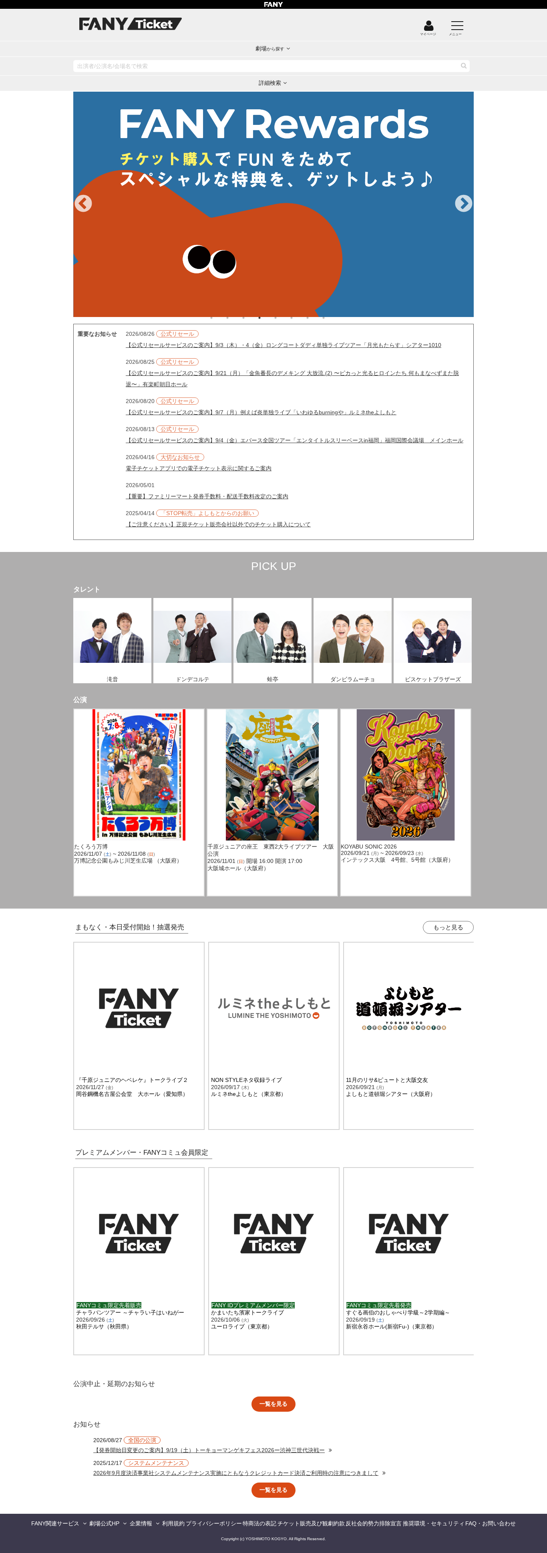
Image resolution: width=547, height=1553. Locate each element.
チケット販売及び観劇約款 (311, 1523)
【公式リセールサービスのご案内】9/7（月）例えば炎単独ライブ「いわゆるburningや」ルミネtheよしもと (261, 412)
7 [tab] (316, 318)
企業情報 (141, 1523)
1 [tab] (219, 318)
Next (464, 204)
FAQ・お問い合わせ (490, 1523)
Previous (83, 204)
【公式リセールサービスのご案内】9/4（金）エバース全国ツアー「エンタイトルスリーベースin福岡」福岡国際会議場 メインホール (294, 440)
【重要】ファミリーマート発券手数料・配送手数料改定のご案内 (207, 496)
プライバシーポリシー (214, 1523)
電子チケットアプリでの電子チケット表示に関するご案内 (198, 468)
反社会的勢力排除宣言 (374, 1523)
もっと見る (448, 927)
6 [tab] (300, 318)
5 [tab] (284, 318)
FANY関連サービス (55, 1523)
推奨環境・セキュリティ (434, 1523)
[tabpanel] (273, 204)
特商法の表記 (259, 1523)
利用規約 (173, 1523)
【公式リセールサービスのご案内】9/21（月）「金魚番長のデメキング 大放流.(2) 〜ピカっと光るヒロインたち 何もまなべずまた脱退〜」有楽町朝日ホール (292, 378)
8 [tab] (332, 318)
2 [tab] (235, 318)
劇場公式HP (104, 1523)
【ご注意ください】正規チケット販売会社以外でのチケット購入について (218, 524)
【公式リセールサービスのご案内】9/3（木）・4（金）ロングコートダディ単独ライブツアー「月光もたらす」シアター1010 (283, 345)
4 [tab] (267, 318)
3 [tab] (251, 318)
